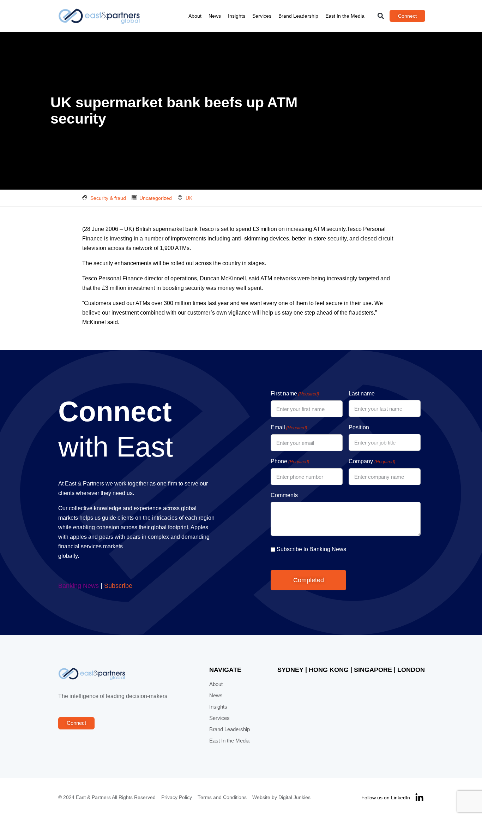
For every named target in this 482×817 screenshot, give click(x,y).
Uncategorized (155, 198)
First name (295, 393)
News (215, 16)
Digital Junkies (294, 797)
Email (289, 427)
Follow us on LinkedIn (385, 797)
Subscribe (118, 585)
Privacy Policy (176, 797)
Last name (362, 393)
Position (359, 427)
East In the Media (344, 16)
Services (261, 16)
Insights (236, 16)
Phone (290, 461)
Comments (284, 495)
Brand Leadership (298, 16)
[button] (381, 16)
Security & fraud (108, 198)
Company (372, 461)
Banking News (78, 585)
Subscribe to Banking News (311, 549)
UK (189, 198)
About (194, 16)
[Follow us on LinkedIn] (419, 797)
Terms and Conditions (222, 797)
